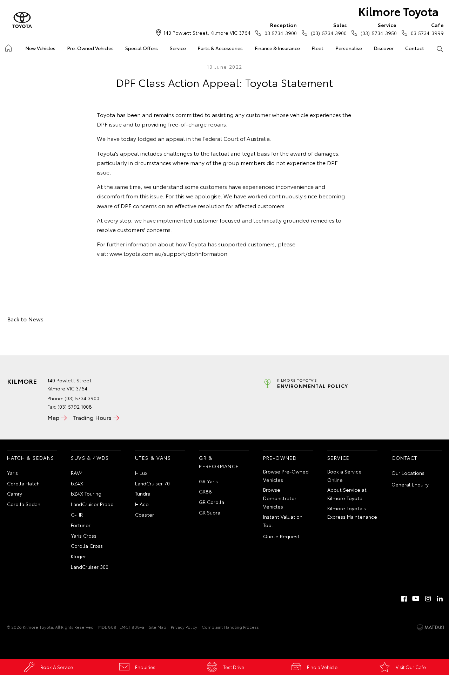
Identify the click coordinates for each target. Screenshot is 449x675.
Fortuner (81, 525)
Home (8, 47)
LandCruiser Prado (92, 503)
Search (439, 48)
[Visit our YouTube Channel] (416, 598)
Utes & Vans (153, 457)
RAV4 (77, 472)
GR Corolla (211, 501)
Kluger (78, 556)
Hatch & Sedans (30, 457)
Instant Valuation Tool (282, 521)
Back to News (25, 319)
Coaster (144, 514)
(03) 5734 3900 (329, 28)
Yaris (12, 472)
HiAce (142, 503)
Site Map (157, 627)
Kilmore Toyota (398, 11)
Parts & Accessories (220, 48)
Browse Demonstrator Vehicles (279, 498)
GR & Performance (219, 462)
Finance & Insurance (277, 48)
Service (178, 48)
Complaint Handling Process (230, 627)
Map (53, 417)
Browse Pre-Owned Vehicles (286, 475)
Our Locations (407, 472)
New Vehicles (40, 48)
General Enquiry (410, 484)
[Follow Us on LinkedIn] (440, 598)
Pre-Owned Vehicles (90, 48)
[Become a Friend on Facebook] (404, 598)
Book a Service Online (344, 475)
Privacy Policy (184, 627)
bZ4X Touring (86, 493)
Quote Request (281, 536)
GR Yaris (208, 481)
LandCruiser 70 (152, 483)
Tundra (142, 493)
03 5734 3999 (427, 28)
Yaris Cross (83, 535)
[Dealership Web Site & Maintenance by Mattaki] (430, 627)
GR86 (205, 491)
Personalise (348, 48)
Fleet (317, 48)
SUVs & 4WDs (90, 457)
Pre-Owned (280, 457)
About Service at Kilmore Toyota (347, 494)
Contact (414, 48)
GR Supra (209, 512)
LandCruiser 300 (89, 566)
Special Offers (141, 48)
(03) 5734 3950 (378, 28)
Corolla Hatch (23, 483)
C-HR (77, 514)
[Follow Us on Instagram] (428, 598)
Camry (14, 493)
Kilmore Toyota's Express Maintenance (352, 512)
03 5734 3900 (280, 28)
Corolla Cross (87, 545)
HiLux (141, 472)
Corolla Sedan (23, 503)
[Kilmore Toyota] (22, 20)
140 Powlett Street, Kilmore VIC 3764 (206, 32)
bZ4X (77, 483)
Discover (384, 48)
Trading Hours (92, 417)
